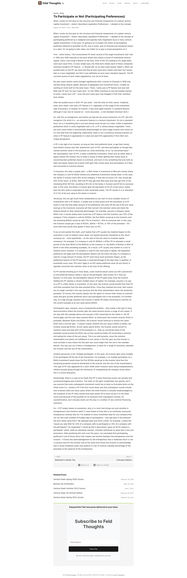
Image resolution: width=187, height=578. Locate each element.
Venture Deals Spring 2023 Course (68, 497)
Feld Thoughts (52, 3)
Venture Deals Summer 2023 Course (69, 488)
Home (55, 13)
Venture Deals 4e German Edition (67, 493)
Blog (62, 13)
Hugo (115, 575)
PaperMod (121, 575)
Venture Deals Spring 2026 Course (68, 479)
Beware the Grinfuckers (63, 484)
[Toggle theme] (63, 3)
